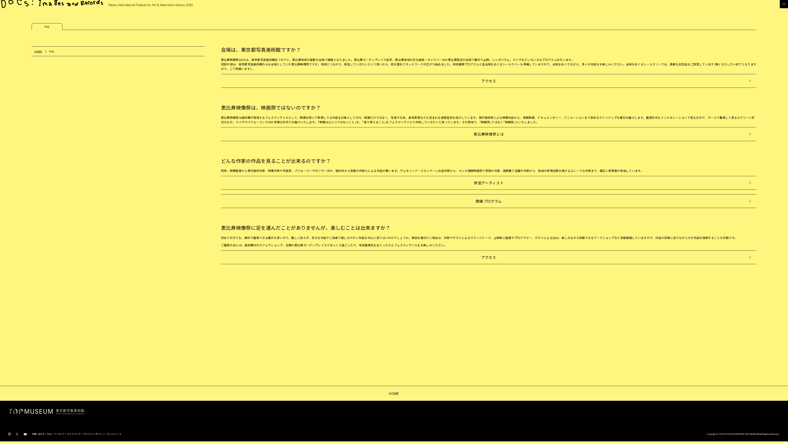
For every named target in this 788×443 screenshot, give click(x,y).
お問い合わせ (38, 434)
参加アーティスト (489, 183)
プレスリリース (114, 434)
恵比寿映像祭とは (489, 134)
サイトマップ (73, 434)
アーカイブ (59, 434)
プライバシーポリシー (93, 434)
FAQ (49, 434)
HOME (394, 393)
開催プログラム (489, 201)
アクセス (488, 81)
